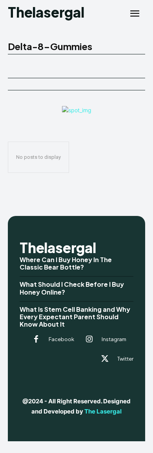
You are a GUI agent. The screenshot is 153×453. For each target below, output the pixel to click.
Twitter (125, 359)
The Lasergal (103, 411)
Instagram (114, 339)
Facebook (61, 339)
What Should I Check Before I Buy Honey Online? (72, 288)
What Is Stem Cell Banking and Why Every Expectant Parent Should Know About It (75, 316)
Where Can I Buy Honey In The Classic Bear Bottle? (66, 263)
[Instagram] (89, 339)
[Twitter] (105, 359)
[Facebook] (36, 339)
